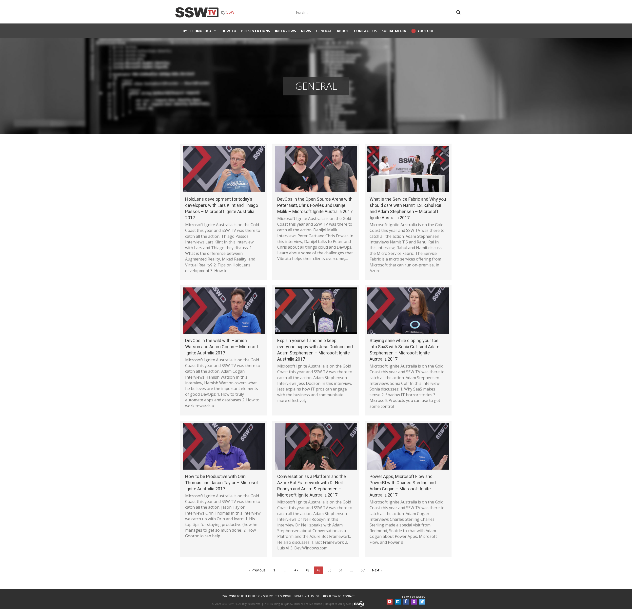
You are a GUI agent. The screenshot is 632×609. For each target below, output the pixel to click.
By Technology (197, 30)
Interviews (285, 30)
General (324, 30)
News (306, 30)
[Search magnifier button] (458, 12)
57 (363, 570)
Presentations (255, 30)
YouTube (425, 30)
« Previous (257, 570)
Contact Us (365, 30)
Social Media (394, 30)
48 (307, 570)
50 (330, 570)
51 (341, 570)
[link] (224, 596)
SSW (230, 12)
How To (228, 30)
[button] (390, 602)
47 (296, 570)
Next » (377, 570)
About (343, 30)
